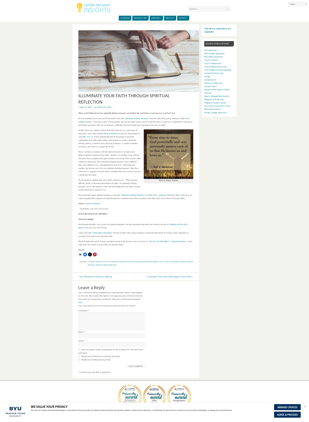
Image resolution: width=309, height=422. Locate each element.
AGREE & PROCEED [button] (287, 414)
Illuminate (114, 261)
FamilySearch (210, 79)
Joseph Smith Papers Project (217, 89)
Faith (109, 107)
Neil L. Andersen (165, 261)
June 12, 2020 (86, 107)
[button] (305, 406)
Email (81, 340)
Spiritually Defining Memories (106, 265)
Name (81, 332)
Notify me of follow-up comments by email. (100, 356)
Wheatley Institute (212, 109)
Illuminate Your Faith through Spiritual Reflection (135, 261)
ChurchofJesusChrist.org (215, 66)
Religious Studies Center (215, 102)
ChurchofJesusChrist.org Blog (217, 70)
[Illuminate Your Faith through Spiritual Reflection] (140, 91)
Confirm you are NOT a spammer (95, 372)
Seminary (183, 261)
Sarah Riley (175, 261)
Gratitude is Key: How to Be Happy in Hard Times (170, 276)
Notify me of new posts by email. (96, 359)
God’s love (106, 261)
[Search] (228, 9)
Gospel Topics (210, 86)
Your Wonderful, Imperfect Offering (95, 276)
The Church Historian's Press (217, 106)
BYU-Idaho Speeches (213, 56)
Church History (211, 60)
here (80, 302)
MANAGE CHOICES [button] (287, 407)
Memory (156, 261)
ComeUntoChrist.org (213, 73)
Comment (83, 310)
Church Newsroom (212, 63)
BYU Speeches (210, 50)
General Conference (95, 261)
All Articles (100, 107)
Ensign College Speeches (215, 112)
